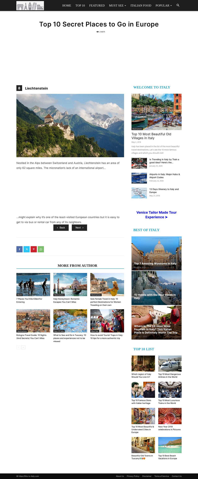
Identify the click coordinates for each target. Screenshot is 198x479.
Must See (116, 5)
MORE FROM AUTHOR (77, 266)
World (19, 295)
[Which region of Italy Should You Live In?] (143, 364)
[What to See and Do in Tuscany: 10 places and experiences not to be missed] (70, 320)
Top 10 (80, 5)
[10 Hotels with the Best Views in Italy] (156, 288)
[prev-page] (18, 347)
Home (66, 5)
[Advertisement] (99, 57)
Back (62, 227)
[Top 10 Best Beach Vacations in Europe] (170, 445)
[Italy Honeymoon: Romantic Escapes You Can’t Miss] (70, 284)
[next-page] (23, 347)
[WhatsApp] (41, 249)
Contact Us (177, 476)
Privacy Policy (133, 476)
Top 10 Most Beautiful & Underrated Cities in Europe (142, 429)
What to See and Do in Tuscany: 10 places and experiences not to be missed (69, 338)
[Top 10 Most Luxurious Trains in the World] (170, 390)
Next (78, 227)
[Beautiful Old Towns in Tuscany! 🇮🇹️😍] (143, 445)
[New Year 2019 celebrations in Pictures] (170, 416)
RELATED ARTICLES (36, 266)
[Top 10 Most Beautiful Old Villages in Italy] (156, 112)
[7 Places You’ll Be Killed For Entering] (33, 284)
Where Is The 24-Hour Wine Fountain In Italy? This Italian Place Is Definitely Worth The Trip (155, 329)
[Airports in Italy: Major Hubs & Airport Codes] (139, 178)
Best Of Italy (59, 331)
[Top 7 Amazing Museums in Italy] (156, 253)
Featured (97, 5)
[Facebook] (19, 249)
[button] (178, 5)
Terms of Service (161, 476)
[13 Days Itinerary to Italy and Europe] (139, 193)
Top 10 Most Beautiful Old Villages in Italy (151, 136)
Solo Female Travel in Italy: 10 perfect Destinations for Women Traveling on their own (105, 302)
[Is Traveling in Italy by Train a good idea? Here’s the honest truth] (139, 163)
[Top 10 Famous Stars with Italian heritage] (143, 390)
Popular (162, 5)
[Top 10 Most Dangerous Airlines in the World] (170, 364)
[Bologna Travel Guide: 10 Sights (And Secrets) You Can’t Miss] (33, 320)
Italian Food (141, 5)
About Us (120, 476)
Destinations (59, 295)
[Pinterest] (34, 249)
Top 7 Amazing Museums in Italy (155, 263)
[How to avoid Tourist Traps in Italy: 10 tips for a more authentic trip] (107, 320)
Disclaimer (146, 476)
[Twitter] (27, 249)
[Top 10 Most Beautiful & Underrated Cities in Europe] (143, 416)
